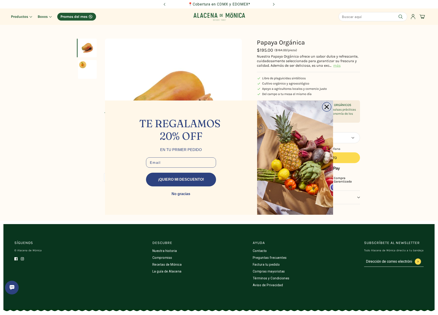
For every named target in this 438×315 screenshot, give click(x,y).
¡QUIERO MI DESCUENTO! (181, 179)
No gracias (181, 194)
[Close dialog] (326, 106)
